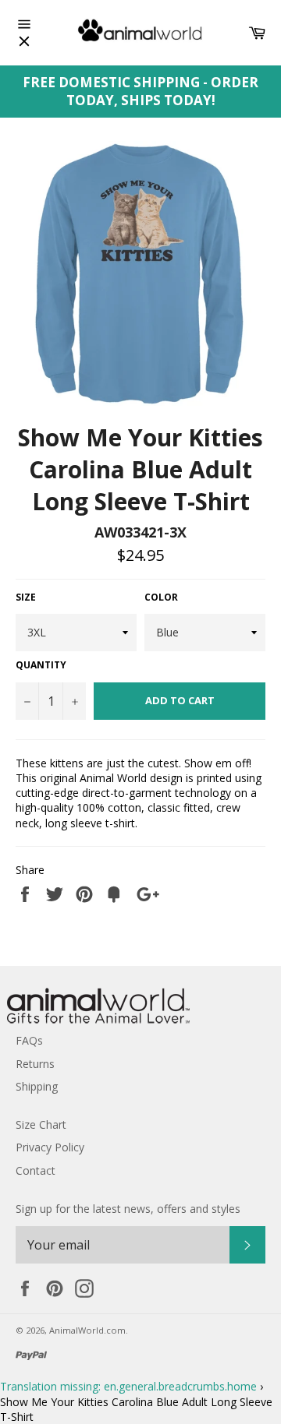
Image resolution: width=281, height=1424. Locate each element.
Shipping (37, 1086)
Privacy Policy (50, 1147)
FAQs (29, 1040)
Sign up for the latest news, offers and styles (128, 1208)
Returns (35, 1063)
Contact (35, 1170)
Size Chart (41, 1124)
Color (161, 597)
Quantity (41, 665)
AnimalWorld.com (87, 1330)
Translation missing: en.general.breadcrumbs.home (128, 1386)
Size (26, 597)
